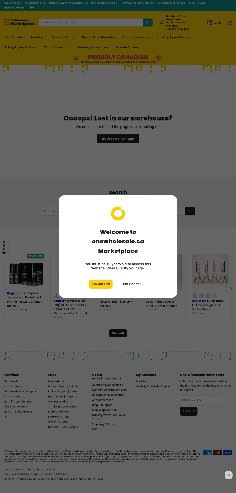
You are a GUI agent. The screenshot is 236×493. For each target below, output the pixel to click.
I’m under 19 (133, 284)
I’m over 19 (101, 284)
